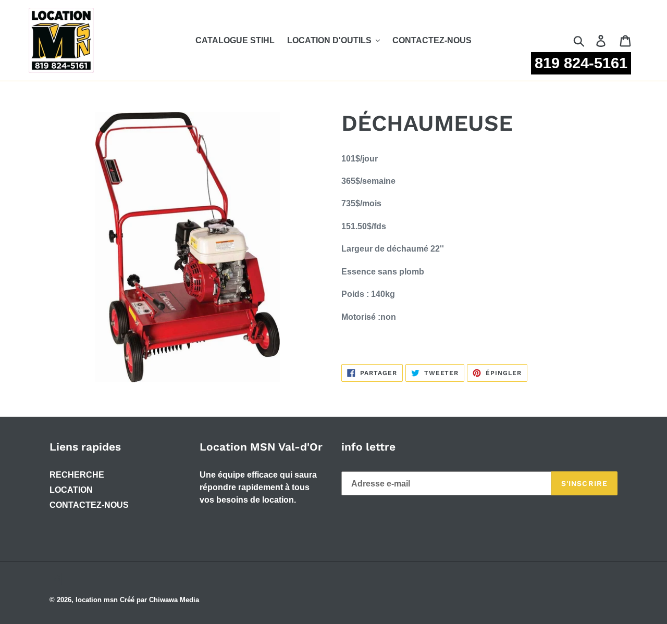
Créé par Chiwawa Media (159, 600)
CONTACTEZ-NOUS (89, 505)
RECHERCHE (77, 474)
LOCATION (71, 489)
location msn (97, 600)
